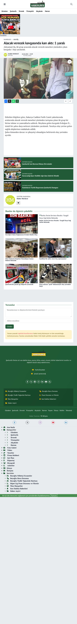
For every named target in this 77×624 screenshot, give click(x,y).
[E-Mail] (18, 203)
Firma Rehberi (13, 455)
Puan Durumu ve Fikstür (50, 395)
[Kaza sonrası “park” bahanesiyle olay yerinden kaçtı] (55, 273)
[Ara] (71, 4)
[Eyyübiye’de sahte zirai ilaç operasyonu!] (55, 247)
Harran (47, 11)
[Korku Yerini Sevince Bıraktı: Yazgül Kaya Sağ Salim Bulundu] (55, 216)
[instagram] (40, 422)
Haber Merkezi (22, 198)
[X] (31, 381)
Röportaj (10, 460)
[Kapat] (75, 495)
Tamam (54, 495)
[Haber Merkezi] (10, 200)
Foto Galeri (11, 448)
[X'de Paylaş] (9, 101)
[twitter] (27, 422)
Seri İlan (10, 458)
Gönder (9, 326)
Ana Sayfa (11, 427)
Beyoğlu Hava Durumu (50, 391)
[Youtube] (46, 381)
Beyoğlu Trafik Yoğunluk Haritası (19, 395)
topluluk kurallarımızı (25, 333)
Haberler (7, 39)
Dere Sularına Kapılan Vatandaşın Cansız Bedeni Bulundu (19, 259)
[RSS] (49, 381)
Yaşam (50, 410)
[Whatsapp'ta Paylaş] (13, 101)
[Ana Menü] (5, 4)
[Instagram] (38, 381)
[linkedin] (66, 422)
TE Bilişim (44, 416)
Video (9, 450)
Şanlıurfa (13, 11)
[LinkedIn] (42, 381)
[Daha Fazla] (17, 101)
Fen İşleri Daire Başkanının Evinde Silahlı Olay (21, 235)
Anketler (10, 465)
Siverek (21, 11)
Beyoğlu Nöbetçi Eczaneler (17, 391)
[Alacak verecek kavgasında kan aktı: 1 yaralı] (38, 78)
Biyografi (11, 463)
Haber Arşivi (12, 403)
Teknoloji (69, 410)
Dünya (56, 410)
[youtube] (53, 422)
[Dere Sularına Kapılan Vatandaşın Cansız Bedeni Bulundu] (21, 247)
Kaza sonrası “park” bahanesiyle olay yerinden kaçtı (55, 285)
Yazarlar (10, 453)
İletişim (10, 470)
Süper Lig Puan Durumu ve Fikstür (24, 483)
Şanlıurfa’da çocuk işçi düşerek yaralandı (19, 284)
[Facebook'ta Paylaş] (6, 101)
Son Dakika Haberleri (49, 399)
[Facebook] (27, 381)
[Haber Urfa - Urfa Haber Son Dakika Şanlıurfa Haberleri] (37, 4)
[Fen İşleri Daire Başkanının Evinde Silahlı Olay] (21, 224)
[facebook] (14, 422)
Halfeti (62, 410)
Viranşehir (30, 11)
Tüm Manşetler (13, 399)
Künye (9, 468)
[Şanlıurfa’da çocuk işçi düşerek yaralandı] (21, 273)
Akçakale (39, 11)
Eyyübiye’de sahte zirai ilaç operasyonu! (52, 259)
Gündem (5, 11)
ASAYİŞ (15, 39)
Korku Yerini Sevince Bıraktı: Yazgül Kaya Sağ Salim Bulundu (55, 221)
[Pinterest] (34, 381)
